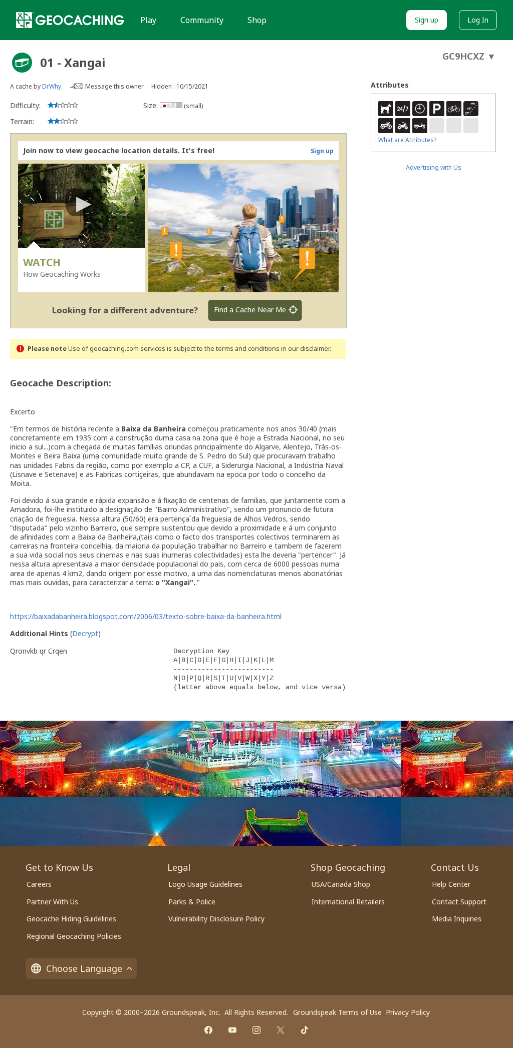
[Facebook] (208, 1030)
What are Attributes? (407, 140)
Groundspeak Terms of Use (337, 1012)
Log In (477, 20)
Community (201, 20)
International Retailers (348, 901)
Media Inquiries (456, 918)
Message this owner (114, 86)
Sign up (426, 20)
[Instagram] (256, 1030)
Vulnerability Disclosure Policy (216, 918)
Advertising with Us (433, 167)
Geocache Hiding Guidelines (71, 918)
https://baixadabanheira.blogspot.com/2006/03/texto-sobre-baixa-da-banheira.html (146, 616)
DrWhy (51, 86)
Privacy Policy (408, 1012)
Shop (257, 20)
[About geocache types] (22, 63)
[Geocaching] (70, 20)
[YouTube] (232, 1030)
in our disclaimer (305, 348)
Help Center (451, 884)
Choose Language (84, 968)
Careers (39, 884)
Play (148, 20)
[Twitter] (281, 1030)
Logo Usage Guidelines (205, 884)
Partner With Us (52, 901)
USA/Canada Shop (341, 884)
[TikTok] (305, 1030)
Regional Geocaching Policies (74, 936)
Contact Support (459, 901)
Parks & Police (191, 901)
